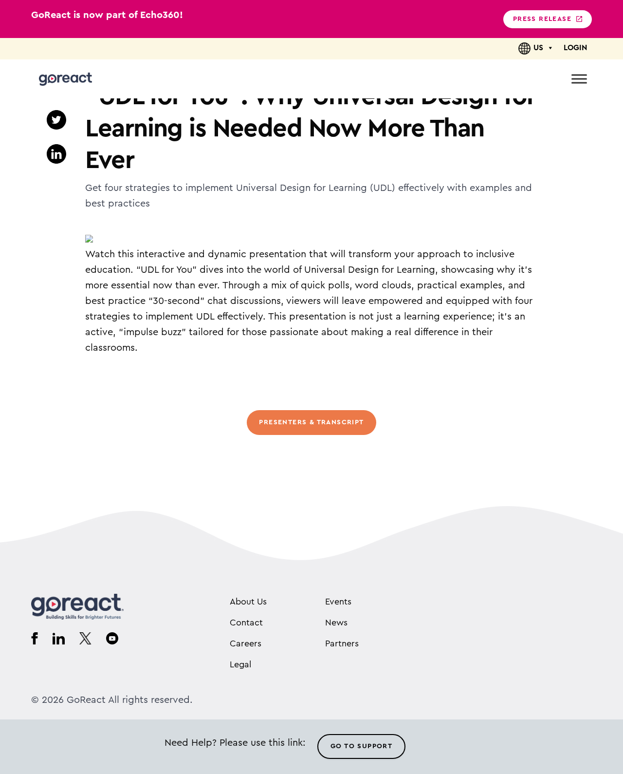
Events (338, 601)
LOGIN (575, 48)
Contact (246, 622)
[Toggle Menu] (579, 78)
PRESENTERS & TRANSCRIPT (311, 422)
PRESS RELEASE (542, 19)
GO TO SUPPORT (361, 746)
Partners (342, 643)
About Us (248, 601)
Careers (245, 643)
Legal (240, 664)
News (336, 622)
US (538, 48)
